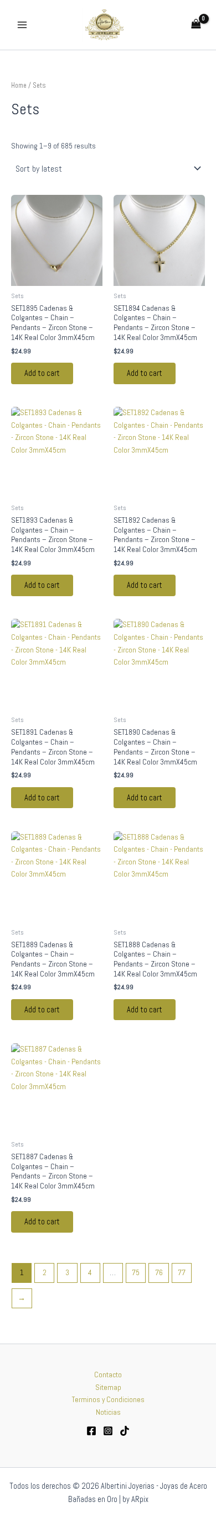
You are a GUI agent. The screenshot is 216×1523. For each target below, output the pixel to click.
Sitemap (108, 1387)
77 (182, 1272)
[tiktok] (125, 1431)
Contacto (108, 1374)
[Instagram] (108, 1431)
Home (19, 85)
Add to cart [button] (42, 373)
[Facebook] (91, 1431)
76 (159, 1272)
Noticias (108, 1412)
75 (136, 1272)
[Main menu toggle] (22, 24)
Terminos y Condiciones (108, 1399)
